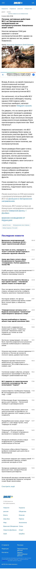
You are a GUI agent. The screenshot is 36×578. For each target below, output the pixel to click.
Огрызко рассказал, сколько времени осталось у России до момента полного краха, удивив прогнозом (16, 353)
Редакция (5, 549)
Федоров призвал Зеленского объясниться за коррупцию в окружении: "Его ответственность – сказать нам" (15, 363)
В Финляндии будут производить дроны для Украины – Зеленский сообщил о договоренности (15, 402)
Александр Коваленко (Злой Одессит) (20, 44)
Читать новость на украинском (18, 13)
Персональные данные (22, 549)
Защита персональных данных (22, 554)
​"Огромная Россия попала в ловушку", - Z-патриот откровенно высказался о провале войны (15, 432)
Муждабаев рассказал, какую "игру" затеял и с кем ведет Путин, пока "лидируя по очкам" (16, 422)
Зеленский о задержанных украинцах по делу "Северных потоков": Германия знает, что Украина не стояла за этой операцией (14, 330)
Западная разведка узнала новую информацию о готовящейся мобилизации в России (15, 441)
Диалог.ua (4, 560)
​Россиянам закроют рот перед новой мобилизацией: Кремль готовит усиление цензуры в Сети (16, 460)
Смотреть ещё (8, 486)
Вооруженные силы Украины (21, 225)
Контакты (5, 552)
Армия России (7, 225)
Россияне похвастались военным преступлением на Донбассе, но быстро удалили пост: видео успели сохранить (16, 412)
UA (33, 3)
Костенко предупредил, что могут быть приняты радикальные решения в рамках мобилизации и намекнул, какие (16, 342)
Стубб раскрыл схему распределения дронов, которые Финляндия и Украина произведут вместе (16, 272)
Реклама (20, 545)
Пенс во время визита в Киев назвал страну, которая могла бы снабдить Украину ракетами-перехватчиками (16, 291)
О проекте (5, 545)
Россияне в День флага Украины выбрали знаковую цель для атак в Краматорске (15, 451)
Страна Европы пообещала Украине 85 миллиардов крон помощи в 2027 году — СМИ (16, 392)
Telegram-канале (24, 106)
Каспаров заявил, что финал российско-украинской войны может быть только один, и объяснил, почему (16, 301)
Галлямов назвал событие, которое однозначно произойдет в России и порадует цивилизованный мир (16, 373)
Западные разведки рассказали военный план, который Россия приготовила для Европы (14, 469)
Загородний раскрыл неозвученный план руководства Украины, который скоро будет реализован (16, 479)
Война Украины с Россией (10, 228)
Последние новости (13, 235)
